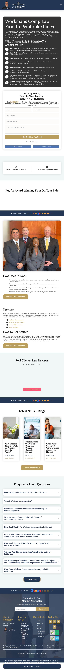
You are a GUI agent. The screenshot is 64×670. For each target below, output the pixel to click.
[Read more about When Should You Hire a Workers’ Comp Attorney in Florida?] (53, 428)
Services (39, 626)
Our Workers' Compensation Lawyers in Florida (32, 653)
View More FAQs (32, 579)
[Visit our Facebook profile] (50, 621)
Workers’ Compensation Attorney (25, 625)
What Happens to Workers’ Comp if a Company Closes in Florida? (31, 447)
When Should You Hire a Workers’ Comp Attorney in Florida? (52, 448)
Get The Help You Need (32, 137)
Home (39, 621)
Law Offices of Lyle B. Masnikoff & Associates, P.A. (23, 646)
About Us (40, 623)
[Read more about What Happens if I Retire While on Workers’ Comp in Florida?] (11, 428)
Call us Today (18, 146)
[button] (32, 492)
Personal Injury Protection (17, 322)
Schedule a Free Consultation (15, 296)
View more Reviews (32, 389)
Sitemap (39, 634)
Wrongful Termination (16, 325)
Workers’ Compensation (16, 320)
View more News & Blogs (32, 468)
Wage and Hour (13, 327)
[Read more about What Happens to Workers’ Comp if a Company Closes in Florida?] (32, 428)
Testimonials (41, 631)
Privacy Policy (51, 646)
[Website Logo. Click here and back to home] (9, 629)
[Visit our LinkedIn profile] (58, 621)
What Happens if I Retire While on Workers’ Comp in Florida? (11, 448)
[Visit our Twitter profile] (54, 621)
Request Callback (46, 146)
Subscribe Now (43, 609)
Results (39, 628)
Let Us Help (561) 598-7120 (32, 666)
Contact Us (40, 636)
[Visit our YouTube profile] (54, 627)
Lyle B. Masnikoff (9, 458)
